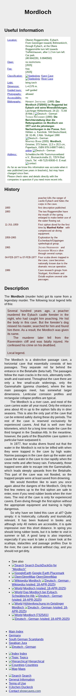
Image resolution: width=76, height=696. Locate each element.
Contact (25, 691)
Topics (24, 657)
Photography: (14, 94)
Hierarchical (36, 661)
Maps (21, 668)
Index (23, 653)
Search (26, 675)
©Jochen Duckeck (21, 687)
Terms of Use (17, 683)
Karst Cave (47, 75)
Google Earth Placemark (48, 573)
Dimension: (13, 86)
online (28, 150)
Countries (31, 665)
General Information (22, 679)
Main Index (16, 631)
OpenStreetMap (46, 576)
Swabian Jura (18, 643)
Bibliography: (14, 101)
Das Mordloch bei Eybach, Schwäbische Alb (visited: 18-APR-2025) (35, 596)
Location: (12, 40)
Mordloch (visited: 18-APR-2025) (44, 588)
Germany (15, 635)
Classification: (15, 75)
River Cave (47, 78)
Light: (10, 82)
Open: (10, 62)
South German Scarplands (26, 639)
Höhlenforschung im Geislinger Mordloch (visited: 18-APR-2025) (40, 607)
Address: (12, 154)
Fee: (9, 68)
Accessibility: (14, 97)
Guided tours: (14, 90)
